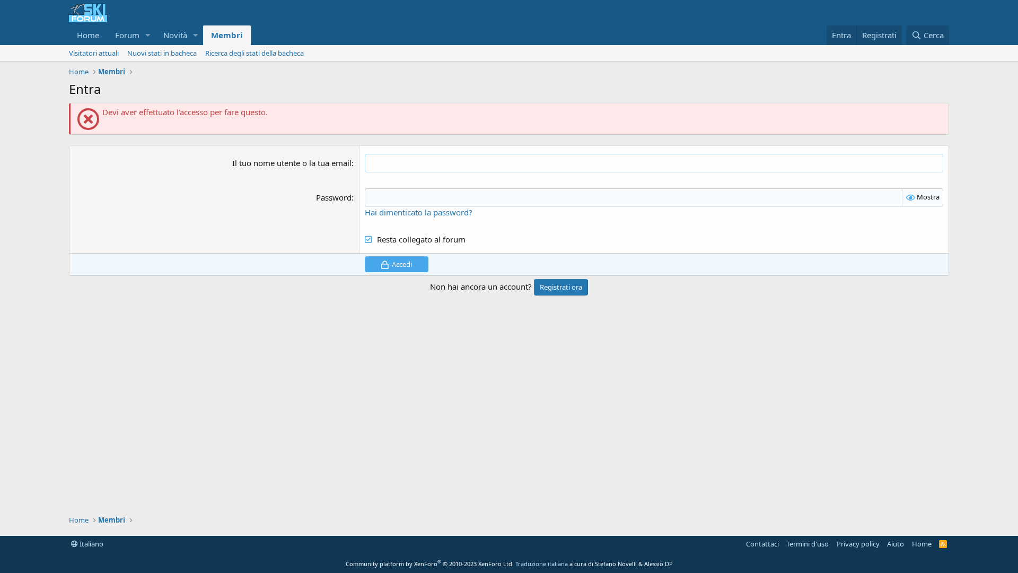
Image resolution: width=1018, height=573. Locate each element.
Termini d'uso (807, 544)
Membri (227, 35)
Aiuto (895, 544)
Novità (175, 35)
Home (88, 35)
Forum (127, 35)
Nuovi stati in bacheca (162, 53)
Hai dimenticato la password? (418, 212)
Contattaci (762, 544)
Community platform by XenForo (430, 564)
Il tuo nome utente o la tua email (292, 163)
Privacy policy (858, 544)
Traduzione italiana (541, 564)
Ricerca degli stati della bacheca (254, 53)
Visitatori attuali (94, 53)
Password (334, 197)
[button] (148, 35)
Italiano (90, 544)
